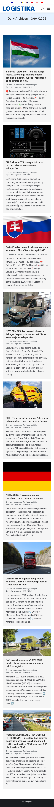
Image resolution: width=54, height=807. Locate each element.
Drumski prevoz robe (14, 85)
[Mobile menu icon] (48, 8)
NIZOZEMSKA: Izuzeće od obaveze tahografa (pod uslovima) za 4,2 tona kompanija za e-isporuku (26, 334)
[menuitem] (12, 2)
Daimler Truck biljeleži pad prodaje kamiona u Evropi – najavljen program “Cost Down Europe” (26, 581)
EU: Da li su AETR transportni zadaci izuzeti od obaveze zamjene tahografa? (25, 165)
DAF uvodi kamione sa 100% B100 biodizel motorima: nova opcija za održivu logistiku (24, 663)
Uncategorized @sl (30, 85)
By (13, 87)
